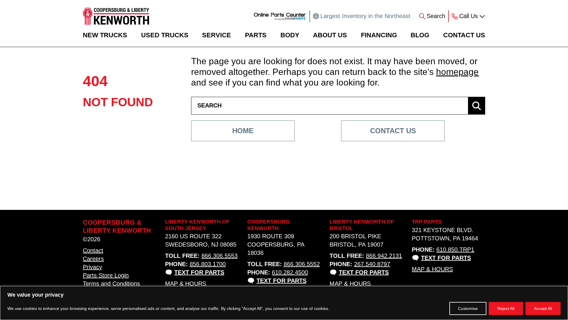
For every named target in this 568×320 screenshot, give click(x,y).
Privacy (92, 267)
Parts (256, 35)
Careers (93, 258)
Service (216, 35)
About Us (330, 35)
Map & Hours (185, 283)
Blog (420, 35)
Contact (93, 250)
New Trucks (105, 35)
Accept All (543, 308)
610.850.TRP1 (455, 249)
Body (289, 35)
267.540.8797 (372, 264)
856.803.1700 (208, 264)
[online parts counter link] (279, 16)
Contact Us (464, 35)
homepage (457, 72)
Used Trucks (164, 35)
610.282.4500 (290, 272)
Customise (468, 308)
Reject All (505, 308)
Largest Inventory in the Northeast (365, 16)
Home (243, 131)
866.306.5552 (302, 264)
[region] (284, 303)
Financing (379, 35)
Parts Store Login (106, 275)
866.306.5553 (219, 256)
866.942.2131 (384, 256)
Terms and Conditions (111, 283)
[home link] (116, 16)
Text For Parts (199, 272)
